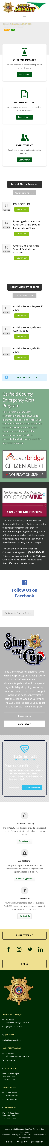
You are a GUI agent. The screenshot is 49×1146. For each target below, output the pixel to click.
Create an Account (32, 787)
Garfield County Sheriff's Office (23, 1129)
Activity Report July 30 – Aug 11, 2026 (27, 329)
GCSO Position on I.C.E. (27, 377)
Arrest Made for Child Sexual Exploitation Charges (26, 249)
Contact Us (7, 29)
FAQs (13, 29)
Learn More (14, 787)
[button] (24, 17)
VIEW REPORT (22, 209)
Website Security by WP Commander (16, 1135)
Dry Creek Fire (21, 203)
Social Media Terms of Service (18, 613)
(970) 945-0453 (11, 1060)
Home (10, 1142)
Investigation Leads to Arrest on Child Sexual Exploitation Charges (26, 225)
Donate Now (24, 723)
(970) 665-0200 (11, 1099)
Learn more (24, 715)
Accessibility (38, 1142)
